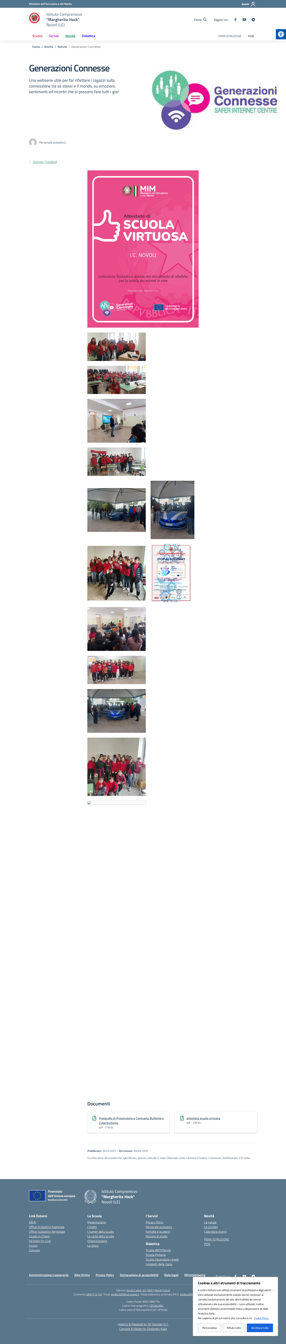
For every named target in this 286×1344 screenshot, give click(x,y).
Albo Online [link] (82, 1275)
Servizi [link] (54, 36)
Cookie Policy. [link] (261, 1318)
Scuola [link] (37, 36)
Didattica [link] (88, 36)
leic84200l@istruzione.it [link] (125, 1294)
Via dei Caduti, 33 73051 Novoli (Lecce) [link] (148, 1290)
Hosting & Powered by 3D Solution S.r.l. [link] (143, 1324)
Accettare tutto (259, 1328)
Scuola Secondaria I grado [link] (162, 1259)
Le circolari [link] (211, 1227)
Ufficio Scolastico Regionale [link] (46, 1227)
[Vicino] (274, 1280)
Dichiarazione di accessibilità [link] (139, 1275)
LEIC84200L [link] (156, 1306)
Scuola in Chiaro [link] (39, 1236)
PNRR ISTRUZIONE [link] (229, 36)
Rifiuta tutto (234, 1328)
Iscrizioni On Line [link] (40, 1241)
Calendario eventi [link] (215, 1231)
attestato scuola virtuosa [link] (203, 1118)
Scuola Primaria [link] (156, 1254)
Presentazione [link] (96, 1222)
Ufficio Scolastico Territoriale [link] (47, 1231)
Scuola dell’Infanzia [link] (158, 1250)
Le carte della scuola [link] (100, 1236)
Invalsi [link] (33, 1245)
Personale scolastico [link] (159, 1227)
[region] (235, 1306)
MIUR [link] (32, 1222)
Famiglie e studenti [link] (158, 1231)
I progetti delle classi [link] (159, 1264)
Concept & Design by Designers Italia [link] (143, 1328)
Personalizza (209, 1328)
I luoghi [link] (92, 1227)
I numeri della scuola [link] (100, 1231)
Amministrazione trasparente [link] (48, 1275)
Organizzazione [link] (97, 1241)
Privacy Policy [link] (154, 1222)
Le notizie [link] (210, 1222)
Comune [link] (34, 1250)
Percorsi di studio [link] (156, 1236)
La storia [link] (92, 1245)
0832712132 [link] (94, 1294)
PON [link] (251, 36)
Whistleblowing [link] (194, 1275)
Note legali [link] (171, 1275)
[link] (281, 34)
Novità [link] (70, 36)
